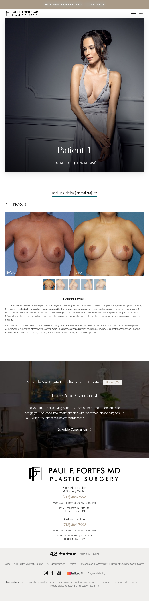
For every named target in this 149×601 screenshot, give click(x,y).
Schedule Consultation (72, 430)
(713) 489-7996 (74, 497)
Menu (141, 13)
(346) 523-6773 (91, 585)
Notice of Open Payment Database (127, 563)
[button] (133, 13)
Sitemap (72, 563)
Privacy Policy (86, 563)
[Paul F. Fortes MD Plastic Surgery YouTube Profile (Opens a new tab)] (59, 573)
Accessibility (102, 563)
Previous (18, 204)
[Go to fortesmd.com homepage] (39, 13)
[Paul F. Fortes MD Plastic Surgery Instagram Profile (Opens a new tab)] (46, 573)
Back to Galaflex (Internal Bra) (72, 193)
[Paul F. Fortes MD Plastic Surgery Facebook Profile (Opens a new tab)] (53, 573)
